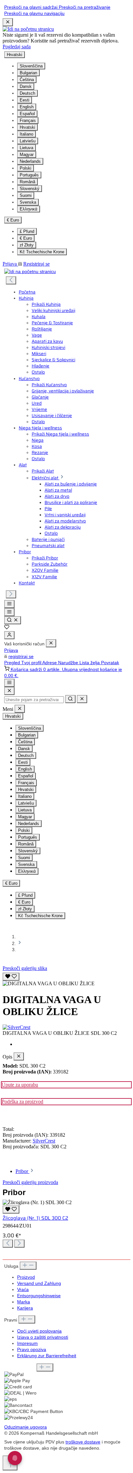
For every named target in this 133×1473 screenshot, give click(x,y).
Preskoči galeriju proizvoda (30, 1182)
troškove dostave (83, 1442)
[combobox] (34, 699)
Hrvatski (27, 127)
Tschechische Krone (42, 251)
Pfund (27, 231)
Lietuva (26, 147)
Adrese (50, 662)
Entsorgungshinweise (39, 1295)
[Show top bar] (9, 683)
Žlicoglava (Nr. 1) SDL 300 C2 (35, 1218)
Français (28, 120)
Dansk (26, 86)
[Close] (9, 691)
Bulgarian (28, 72)
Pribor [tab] (22, 1171)
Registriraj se (36, 264)
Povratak (110, 662)
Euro (26, 238)
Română (27, 181)
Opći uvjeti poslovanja (39, 1331)
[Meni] (9, 604)
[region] (66, 979)
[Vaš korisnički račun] (9, 635)
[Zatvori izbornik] (51, 643)
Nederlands (30, 161)
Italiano (26, 134)
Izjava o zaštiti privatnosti (42, 1337)
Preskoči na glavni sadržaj (31, 7)
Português (29, 175)
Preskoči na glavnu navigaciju (34, 13)
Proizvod (26, 1277)
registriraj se (21, 656)
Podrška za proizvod (22, 1101)
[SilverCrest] (66, 1027)
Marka (23, 1301)
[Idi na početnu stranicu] (28, 29)
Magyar (27, 154)
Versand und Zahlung (39, 1283)
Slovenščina (31, 66)
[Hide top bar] (8, 22)
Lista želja (90, 662)
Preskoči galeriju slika (25, 968)
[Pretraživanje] (12, 620)
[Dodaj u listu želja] (11, 977)
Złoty (27, 245)
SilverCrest (44, 1141)
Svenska (28, 202)
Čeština (27, 79)
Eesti (24, 100)
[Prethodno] (11, 280)
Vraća (23, 1289)
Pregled (12, 662)
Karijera (25, 1308)
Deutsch (27, 93)
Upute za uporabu (20, 1084)
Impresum (27, 1343)
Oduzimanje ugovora (25, 1427)
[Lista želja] (6, 628)
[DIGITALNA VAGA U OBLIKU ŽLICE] (49, 984)
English (27, 106)
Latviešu (28, 140)
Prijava (10, 264)
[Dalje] (11, 594)
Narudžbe (68, 662)
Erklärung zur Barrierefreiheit (46, 1355)
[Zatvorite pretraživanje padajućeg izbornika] (82, 699)
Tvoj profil (31, 662)
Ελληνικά (28, 209)
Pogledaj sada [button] (17, 46)
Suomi (26, 195)
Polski (25, 168)
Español (27, 113)
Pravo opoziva (31, 1349)
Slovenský (29, 188)
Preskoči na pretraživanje (84, 7)
